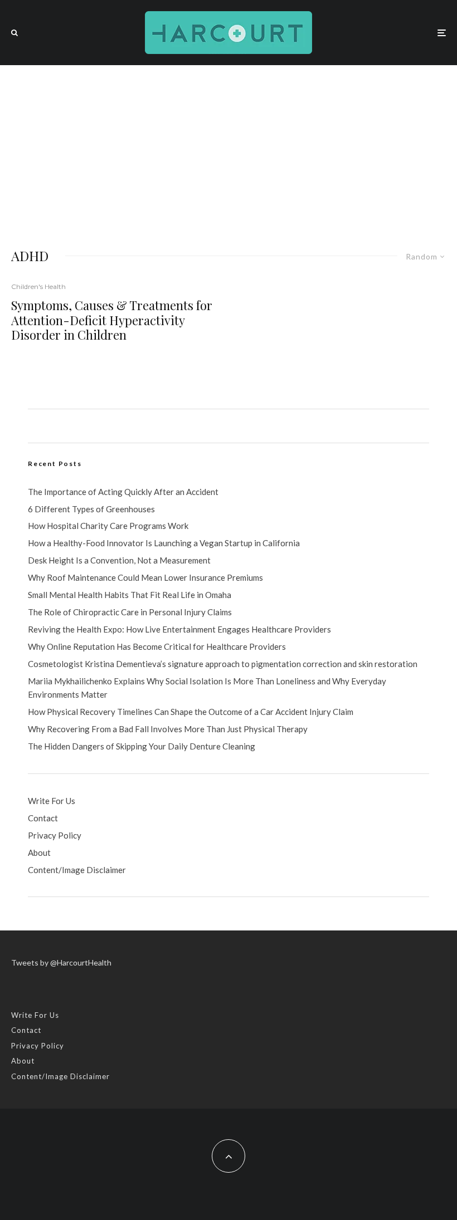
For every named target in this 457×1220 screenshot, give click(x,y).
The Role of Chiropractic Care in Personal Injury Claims (130, 612)
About (39, 852)
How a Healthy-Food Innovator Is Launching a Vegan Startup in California (164, 543)
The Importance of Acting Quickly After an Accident (123, 492)
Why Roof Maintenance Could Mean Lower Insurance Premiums (145, 577)
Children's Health (38, 286)
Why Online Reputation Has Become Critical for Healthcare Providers (157, 646)
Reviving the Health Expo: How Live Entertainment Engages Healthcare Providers (179, 629)
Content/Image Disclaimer (77, 870)
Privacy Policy (54, 835)
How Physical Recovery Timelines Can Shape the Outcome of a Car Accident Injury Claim (190, 712)
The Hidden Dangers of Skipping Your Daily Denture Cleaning (141, 746)
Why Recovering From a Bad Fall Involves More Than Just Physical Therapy (168, 729)
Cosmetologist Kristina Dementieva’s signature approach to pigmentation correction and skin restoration (222, 664)
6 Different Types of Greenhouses (91, 509)
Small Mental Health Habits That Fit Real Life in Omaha (129, 595)
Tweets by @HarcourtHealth (61, 962)
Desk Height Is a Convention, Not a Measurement (119, 560)
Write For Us (51, 801)
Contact (43, 818)
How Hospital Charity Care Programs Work (108, 526)
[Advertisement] (228, 149)
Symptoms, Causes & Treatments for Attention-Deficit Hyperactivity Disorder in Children (111, 320)
